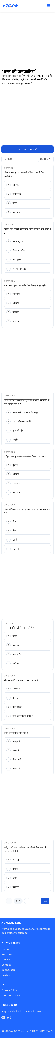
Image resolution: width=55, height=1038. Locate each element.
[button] (49, 6)
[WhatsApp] (9, 1018)
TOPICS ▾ (8, 159)
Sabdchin (6, 959)
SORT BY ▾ (46, 159)
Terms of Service (11, 995)
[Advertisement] (27, 40)
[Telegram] (3, 1018)
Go (45, 900)
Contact (6, 964)
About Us (6, 954)
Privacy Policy (9, 990)
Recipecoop (8, 969)
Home (5, 949)
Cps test (6, 975)
